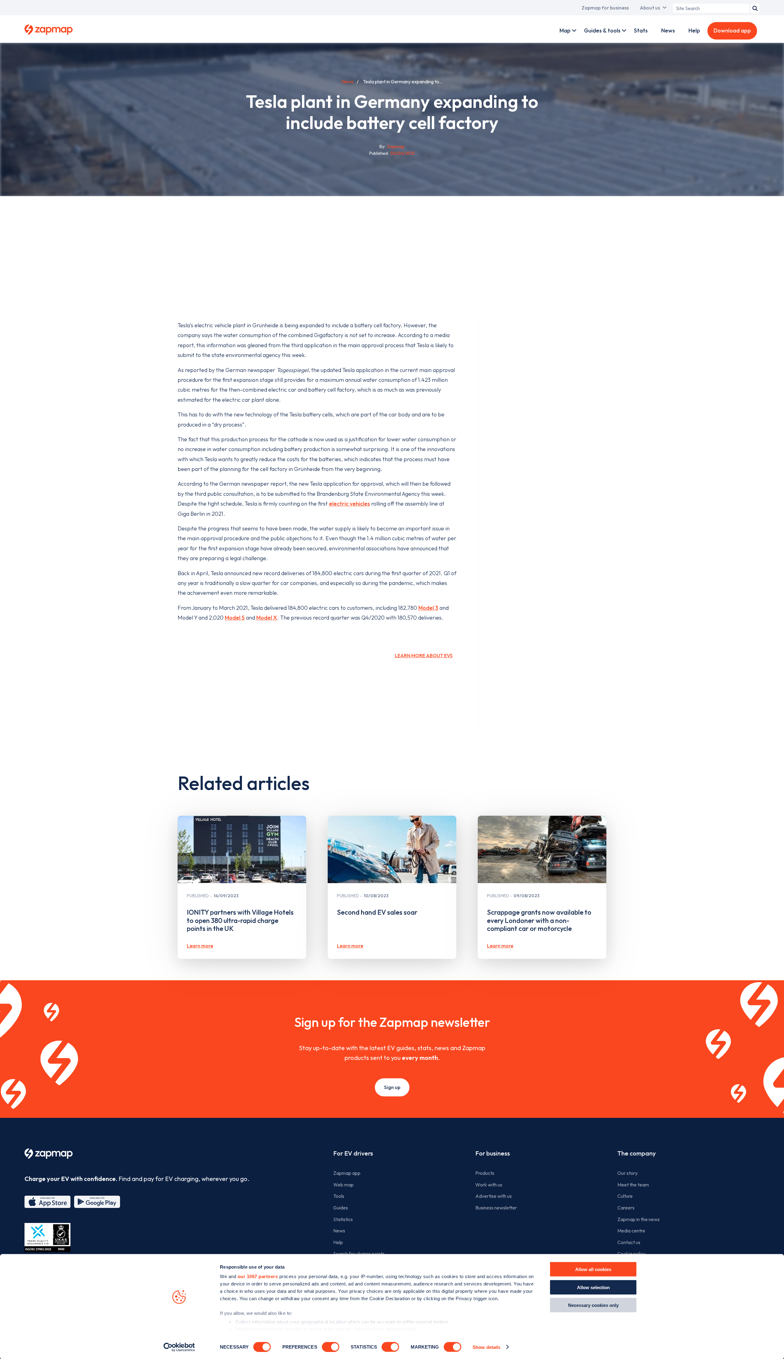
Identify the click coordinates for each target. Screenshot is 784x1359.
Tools (338, 1196)
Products (484, 1173)
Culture (625, 1196)
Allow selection (593, 1287)
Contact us (628, 1242)
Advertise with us (493, 1196)
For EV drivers (353, 1153)
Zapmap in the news (638, 1219)
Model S (235, 617)
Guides (340, 1208)
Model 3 (428, 607)
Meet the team (633, 1185)
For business (492, 1153)
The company (636, 1153)
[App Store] (47, 1202)
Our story (627, 1173)
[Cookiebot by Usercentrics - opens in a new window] (179, 1347)
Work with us (488, 1185)
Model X (266, 617)
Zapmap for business (605, 8)
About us (650, 8)
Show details (486, 1347)
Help (694, 30)
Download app (732, 30)
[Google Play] (97, 1202)
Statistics (343, 1219)
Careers (626, 1208)
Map (565, 30)
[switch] (330, 1347)
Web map (343, 1185)
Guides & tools (602, 30)
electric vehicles (349, 503)
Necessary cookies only (593, 1305)
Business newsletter (496, 1208)
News (668, 30)
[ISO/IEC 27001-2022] (47, 1237)
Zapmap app (346, 1173)
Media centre (631, 1231)
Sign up (392, 1087)
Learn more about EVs (424, 655)
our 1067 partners (258, 1276)
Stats (641, 30)
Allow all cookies (593, 1269)
